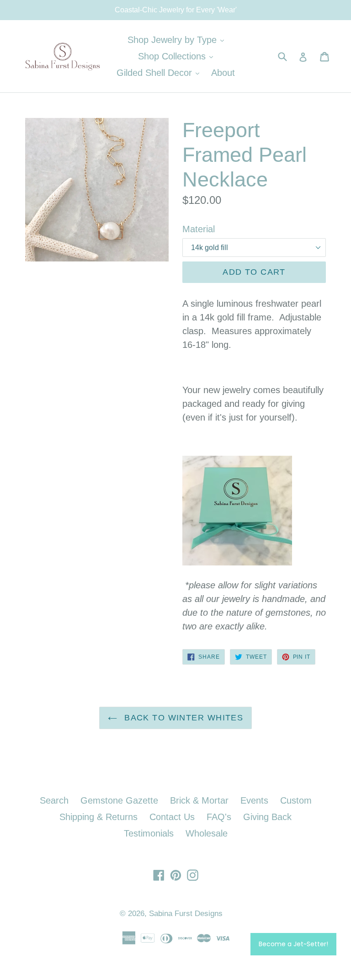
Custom (296, 800)
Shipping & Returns (98, 817)
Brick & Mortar (199, 800)
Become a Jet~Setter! (293, 944)
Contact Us (172, 817)
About (223, 73)
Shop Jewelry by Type (178, 39)
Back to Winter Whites (183, 717)
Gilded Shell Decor (160, 72)
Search (54, 800)
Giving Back (267, 817)
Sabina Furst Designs (186, 913)
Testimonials (149, 833)
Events (254, 800)
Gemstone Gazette (119, 800)
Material (198, 229)
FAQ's (219, 817)
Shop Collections (178, 56)
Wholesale (207, 833)
